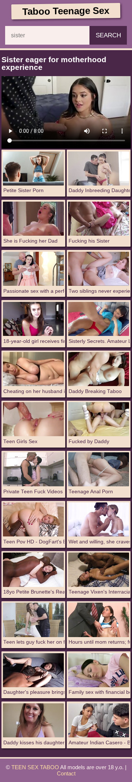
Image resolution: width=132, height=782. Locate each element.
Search (108, 35)
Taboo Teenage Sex (65, 11)
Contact (66, 773)
